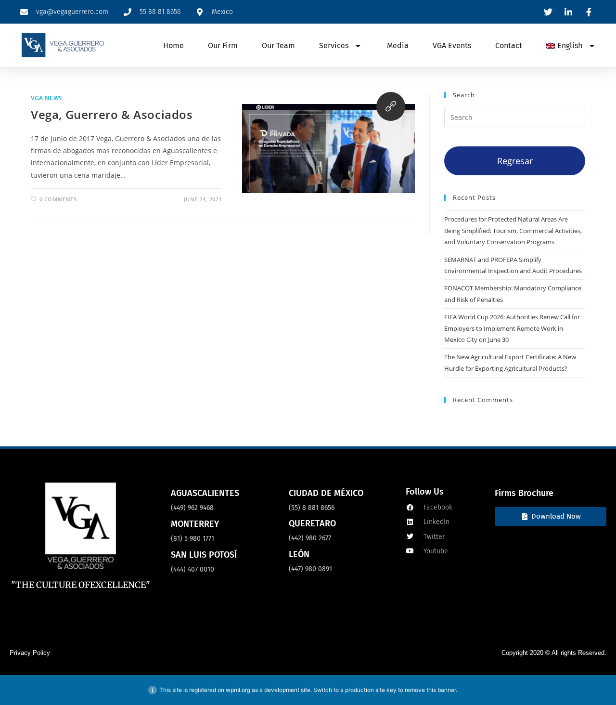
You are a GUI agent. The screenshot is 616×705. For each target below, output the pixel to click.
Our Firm (223, 45)
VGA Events (452, 45)
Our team (278, 45)
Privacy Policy (30, 652)
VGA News (47, 98)
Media (398, 45)
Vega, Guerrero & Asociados (112, 114)
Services (333, 45)
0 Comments (58, 199)
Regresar (515, 161)
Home (173, 45)
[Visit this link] (390, 106)
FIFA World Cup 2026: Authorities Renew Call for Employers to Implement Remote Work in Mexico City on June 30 (512, 328)
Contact (508, 45)
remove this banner (430, 689)
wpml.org (238, 689)
